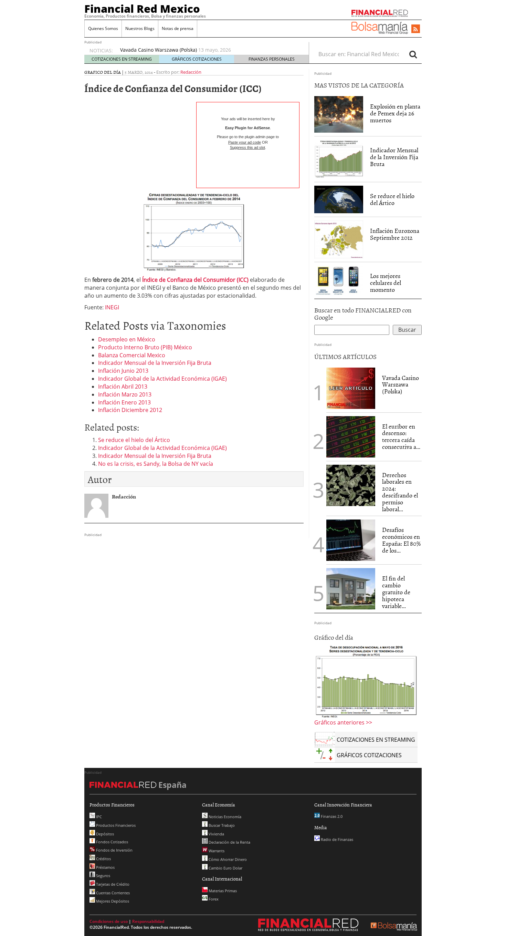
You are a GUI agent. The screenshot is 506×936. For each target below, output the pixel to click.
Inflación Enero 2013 (124, 402)
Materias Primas (222, 890)
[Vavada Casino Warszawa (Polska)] (350, 387)
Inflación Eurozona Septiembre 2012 (394, 234)
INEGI (112, 307)
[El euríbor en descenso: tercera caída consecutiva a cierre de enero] (350, 436)
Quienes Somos (103, 28)
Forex (213, 899)
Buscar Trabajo (221, 825)
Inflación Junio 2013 (123, 370)
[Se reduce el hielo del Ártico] (338, 199)
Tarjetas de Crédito (112, 884)
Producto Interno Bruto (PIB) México (145, 347)
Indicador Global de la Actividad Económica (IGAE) (162, 378)
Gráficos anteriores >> (343, 722)
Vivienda (216, 833)
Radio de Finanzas (336, 839)
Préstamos (105, 867)
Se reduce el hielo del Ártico (134, 440)
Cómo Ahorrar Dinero (227, 859)
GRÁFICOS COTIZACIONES (197, 59)
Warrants (216, 850)
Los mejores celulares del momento (385, 282)
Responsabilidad (148, 921)
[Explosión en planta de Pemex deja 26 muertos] (338, 114)
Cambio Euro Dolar (225, 868)
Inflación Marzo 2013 (124, 394)
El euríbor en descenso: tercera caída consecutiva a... (401, 436)
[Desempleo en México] (366, 681)
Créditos (103, 858)
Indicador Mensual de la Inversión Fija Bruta (154, 363)
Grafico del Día (102, 72)
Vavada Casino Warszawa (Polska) (400, 384)
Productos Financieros (115, 825)
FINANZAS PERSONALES (272, 59)
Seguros (102, 875)
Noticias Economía (224, 816)
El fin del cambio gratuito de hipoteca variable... (396, 592)
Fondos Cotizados (111, 841)
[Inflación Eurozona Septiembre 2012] (338, 239)
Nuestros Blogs (140, 28)
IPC (98, 816)
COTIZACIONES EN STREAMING (122, 59)
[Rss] (415, 29)
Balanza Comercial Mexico (131, 355)
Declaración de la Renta (229, 842)
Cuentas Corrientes (112, 892)
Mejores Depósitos (112, 901)
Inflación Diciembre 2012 (130, 410)
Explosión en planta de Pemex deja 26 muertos (395, 113)
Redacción (190, 72)
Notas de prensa (177, 28)
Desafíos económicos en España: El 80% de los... (401, 540)
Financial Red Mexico (142, 8)
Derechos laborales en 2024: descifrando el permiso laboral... (400, 492)
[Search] (413, 54)
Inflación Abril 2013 (122, 386)
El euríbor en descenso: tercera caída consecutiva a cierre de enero (198, 51)
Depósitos (104, 833)
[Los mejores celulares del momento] (338, 280)
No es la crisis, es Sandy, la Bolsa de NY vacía (155, 463)
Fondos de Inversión (114, 850)
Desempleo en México (126, 339)
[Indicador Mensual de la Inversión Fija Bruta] (338, 159)
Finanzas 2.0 (331, 816)
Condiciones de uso (108, 921)
